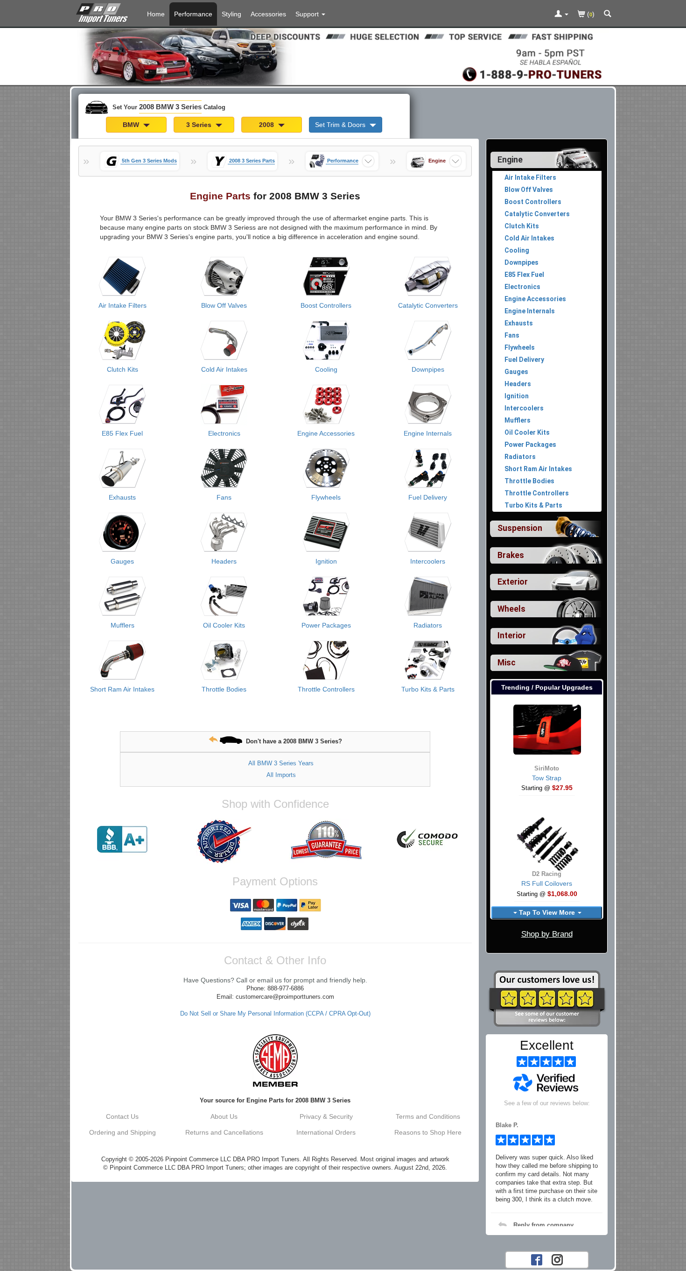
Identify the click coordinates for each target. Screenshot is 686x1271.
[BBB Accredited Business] (122, 840)
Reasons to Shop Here (428, 1132)
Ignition (326, 561)
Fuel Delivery (427, 497)
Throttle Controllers (326, 689)
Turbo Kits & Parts (428, 689)
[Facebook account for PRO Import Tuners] (536, 1259)
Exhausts (122, 497)
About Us (224, 1116)
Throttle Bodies (224, 689)
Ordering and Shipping (122, 1132)
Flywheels (326, 497)
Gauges (122, 561)
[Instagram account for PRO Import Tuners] (557, 1259)
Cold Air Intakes (224, 369)
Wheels (511, 609)
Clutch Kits (122, 369)
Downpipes (428, 369)
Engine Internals (428, 433)
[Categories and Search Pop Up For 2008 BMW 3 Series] (607, 14)
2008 (267, 124)
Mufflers (122, 625)
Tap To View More (547, 912)
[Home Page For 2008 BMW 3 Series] (104, 11)
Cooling (326, 369)
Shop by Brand (547, 934)
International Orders (326, 1132)
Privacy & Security (326, 1116)
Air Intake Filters (122, 305)
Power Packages (326, 625)
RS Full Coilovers (546, 883)
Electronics (224, 433)
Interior (511, 635)
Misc (506, 662)
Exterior (512, 581)
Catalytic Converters (428, 305)
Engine (510, 159)
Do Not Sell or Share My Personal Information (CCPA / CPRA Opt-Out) (275, 1013)
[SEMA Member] (275, 1060)
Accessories (268, 14)
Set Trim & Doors (341, 124)
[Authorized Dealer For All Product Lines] (224, 841)
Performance (193, 14)
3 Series (199, 124)
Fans (224, 497)
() (590, 14)
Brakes (510, 555)
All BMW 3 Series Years (281, 763)
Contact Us (122, 1116)
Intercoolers (427, 561)
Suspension (519, 528)
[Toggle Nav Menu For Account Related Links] (561, 14)
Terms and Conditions (428, 1116)
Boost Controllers (326, 305)
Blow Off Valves (224, 305)
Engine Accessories (326, 433)
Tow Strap (546, 778)
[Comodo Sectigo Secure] (428, 840)
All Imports (281, 774)
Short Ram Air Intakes (122, 689)
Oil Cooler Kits (224, 625)
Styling (231, 14)
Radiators (427, 625)
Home (156, 14)
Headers (224, 561)
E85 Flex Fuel (122, 433)
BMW (132, 124)
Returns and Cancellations (224, 1132)
